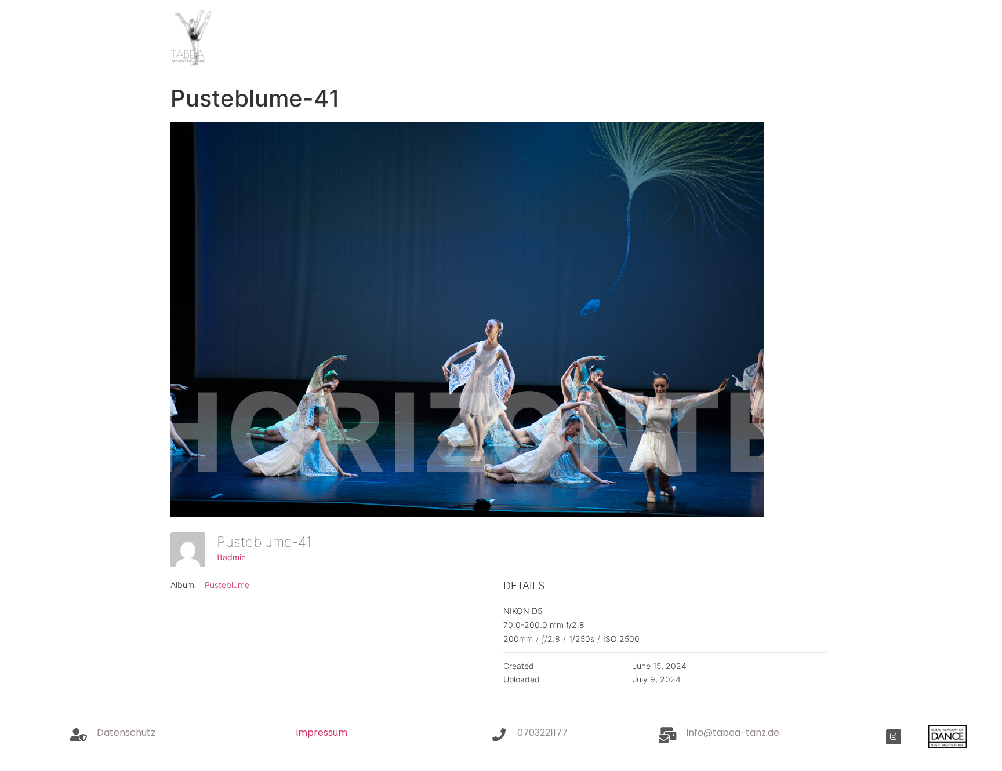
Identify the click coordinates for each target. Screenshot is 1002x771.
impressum (321, 732)
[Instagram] (893, 736)
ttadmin (231, 557)
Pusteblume (227, 585)
